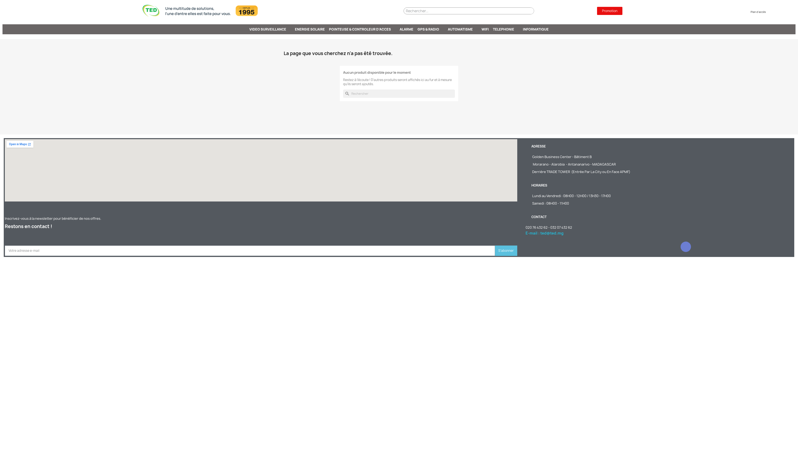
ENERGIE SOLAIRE (310, 29)
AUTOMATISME (460, 29)
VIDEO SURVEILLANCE (267, 29)
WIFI (485, 29)
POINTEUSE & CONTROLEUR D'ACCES (360, 29)
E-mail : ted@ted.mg (545, 233)
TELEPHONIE (503, 29)
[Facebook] (686, 247)
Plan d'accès (757, 12)
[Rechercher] (528, 11)
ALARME (406, 29)
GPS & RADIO (428, 29)
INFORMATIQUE (536, 29)
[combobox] (461, 11)
